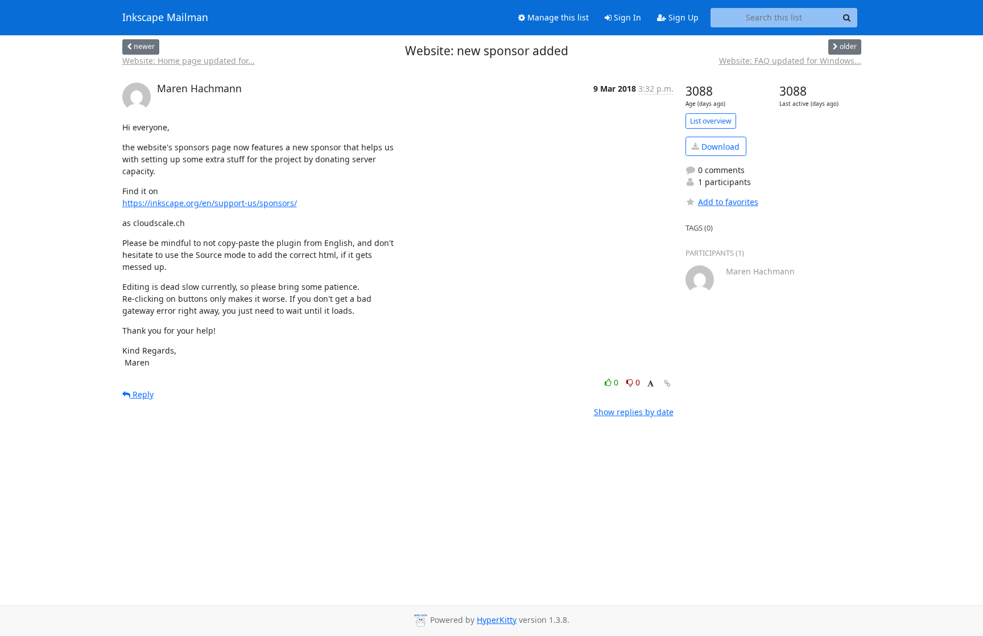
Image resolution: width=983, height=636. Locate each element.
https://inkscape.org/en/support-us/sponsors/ (209, 203)
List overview (711, 121)
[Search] (847, 17)
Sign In (626, 17)
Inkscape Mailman (165, 17)
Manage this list (557, 17)
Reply (142, 394)
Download (719, 146)
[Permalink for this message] (667, 383)
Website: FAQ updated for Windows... (790, 60)
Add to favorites (728, 201)
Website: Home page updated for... (188, 60)
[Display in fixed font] (650, 384)
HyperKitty (497, 619)
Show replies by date (634, 412)
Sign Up (682, 17)
